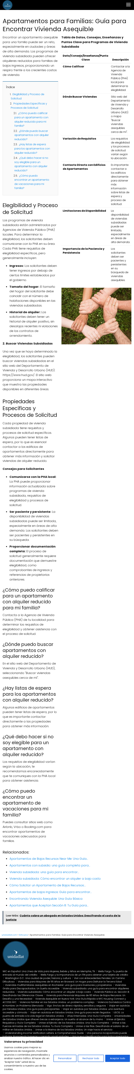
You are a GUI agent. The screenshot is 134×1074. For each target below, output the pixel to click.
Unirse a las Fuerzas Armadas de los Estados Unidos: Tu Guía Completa (64, 1024)
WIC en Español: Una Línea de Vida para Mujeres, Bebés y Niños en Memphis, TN (49, 971)
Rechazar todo (91, 1058)
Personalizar (65, 1058)
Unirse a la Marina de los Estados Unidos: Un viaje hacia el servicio (73, 1029)
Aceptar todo (117, 1058)
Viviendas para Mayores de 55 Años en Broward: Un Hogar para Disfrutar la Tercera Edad (70, 981)
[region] (67, 1055)
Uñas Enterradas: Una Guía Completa (89, 1016)
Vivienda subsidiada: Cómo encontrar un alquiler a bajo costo (54, 992)
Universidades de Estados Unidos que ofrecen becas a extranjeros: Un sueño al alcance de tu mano (67, 1017)
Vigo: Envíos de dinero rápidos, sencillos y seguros (76, 1005)
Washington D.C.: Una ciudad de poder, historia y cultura (38, 978)
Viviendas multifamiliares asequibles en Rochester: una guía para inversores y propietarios (58, 985)
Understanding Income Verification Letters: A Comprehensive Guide (44, 1033)
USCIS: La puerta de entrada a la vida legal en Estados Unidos (63, 1014)
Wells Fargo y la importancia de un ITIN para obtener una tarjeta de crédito (84, 974)
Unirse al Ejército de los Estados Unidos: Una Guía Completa (74, 1022)
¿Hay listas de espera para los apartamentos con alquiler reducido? (32, 148)
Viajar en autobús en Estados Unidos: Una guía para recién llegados (70, 1012)
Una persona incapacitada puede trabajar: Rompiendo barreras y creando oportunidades (65, 1034)
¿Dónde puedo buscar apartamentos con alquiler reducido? (31, 135)
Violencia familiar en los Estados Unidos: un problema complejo (57, 1002)
